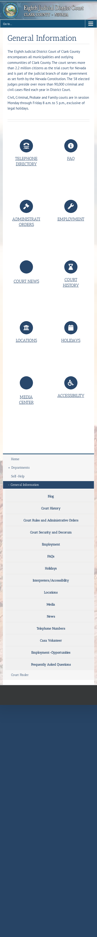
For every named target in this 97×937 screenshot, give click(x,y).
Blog (51, 496)
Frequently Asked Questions (51, 665)
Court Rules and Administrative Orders (51, 520)
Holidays (51, 568)
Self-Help (17, 476)
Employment (51, 544)
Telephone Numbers (51, 628)
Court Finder (20, 675)
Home (15, 459)
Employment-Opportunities (50, 653)
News (51, 616)
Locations (51, 592)
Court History (51, 508)
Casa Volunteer (51, 640)
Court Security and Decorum (51, 532)
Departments (20, 468)
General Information (25, 485)
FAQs (50, 556)
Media (51, 604)
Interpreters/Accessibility (51, 580)
